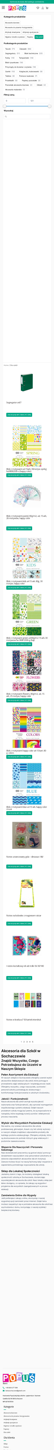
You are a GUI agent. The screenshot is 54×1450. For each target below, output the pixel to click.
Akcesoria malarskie (13, 90)
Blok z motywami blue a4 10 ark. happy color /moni (26, 808)
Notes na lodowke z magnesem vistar (23, 915)
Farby (7, 58)
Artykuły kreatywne (12, 32)
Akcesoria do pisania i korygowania (18, 27)
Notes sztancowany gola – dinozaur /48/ (24, 856)
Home (6, 365)
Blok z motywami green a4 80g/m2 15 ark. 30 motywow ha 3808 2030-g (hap (26, 639)
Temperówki (24, 58)
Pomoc (6, 1447)
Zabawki (22, 49)
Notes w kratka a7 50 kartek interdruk (23, 1019)
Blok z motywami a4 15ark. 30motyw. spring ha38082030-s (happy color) (26, 470)
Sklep (6, 1444)
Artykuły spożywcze (30, 32)
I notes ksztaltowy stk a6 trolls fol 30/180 (25, 965)
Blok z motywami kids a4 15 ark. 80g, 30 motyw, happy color (24, 582)
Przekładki (9, 80)
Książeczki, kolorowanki (29, 71)
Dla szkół (39, 37)
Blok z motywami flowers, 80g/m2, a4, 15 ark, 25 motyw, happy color (25, 695)
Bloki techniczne (31, 53)
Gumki (7, 71)
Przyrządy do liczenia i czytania (18, 67)
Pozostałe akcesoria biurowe (17, 85)
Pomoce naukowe (26, 76)
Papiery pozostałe (29, 80)
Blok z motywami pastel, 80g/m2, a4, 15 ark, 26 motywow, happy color (26, 517)
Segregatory (10, 53)
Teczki (8, 49)
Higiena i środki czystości (15, 37)
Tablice (8, 76)
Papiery (30, 37)
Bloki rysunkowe (12, 62)
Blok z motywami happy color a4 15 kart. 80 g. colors (26, 751)
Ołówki (39, 85)
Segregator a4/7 (13, 402)
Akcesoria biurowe (12, 23)
